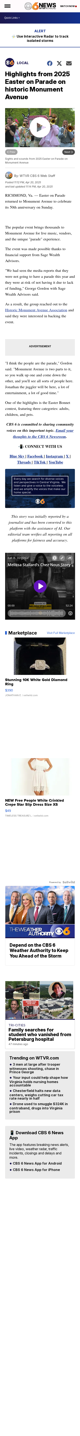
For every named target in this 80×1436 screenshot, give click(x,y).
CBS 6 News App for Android (37, 1163)
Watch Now (67, 6)
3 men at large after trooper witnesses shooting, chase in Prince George (34, 1068)
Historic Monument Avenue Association (36, 309)
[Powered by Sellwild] (69, 882)
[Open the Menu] (7, 6)
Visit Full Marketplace (61, 632)
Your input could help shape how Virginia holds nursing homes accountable (38, 1081)
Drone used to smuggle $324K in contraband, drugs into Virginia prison (38, 1108)
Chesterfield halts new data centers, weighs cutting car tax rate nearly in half (36, 1094)
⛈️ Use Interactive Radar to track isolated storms (40, 38)
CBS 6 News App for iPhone (36, 1170)
